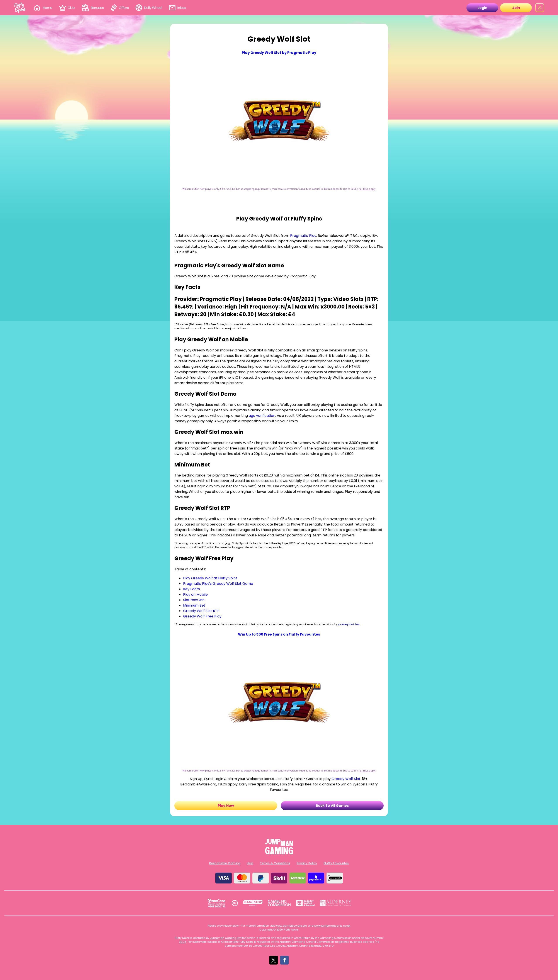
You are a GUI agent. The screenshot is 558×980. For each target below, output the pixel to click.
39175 (182, 942)
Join (516, 7)
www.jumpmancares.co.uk (332, 925)
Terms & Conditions (275, 863)
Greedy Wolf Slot (346, 778)
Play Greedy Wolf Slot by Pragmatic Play (279, 52)
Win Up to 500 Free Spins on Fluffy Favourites (279, 634)
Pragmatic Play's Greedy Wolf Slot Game (218, 583)
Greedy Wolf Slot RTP (201, 610)
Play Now (279, 206)
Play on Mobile (195, 594)
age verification (262, 415)
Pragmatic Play (303, 235)
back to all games (332, 805)
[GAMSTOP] (253, 903)
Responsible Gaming (224, 863)
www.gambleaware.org (291, 925)
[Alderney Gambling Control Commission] (336, 903)
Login (482, 7)
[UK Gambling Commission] (279, 903)
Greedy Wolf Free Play (202, 616)
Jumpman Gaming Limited (228, 938)
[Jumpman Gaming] (279, 853)
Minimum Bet (194, 605)
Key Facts (191, 589)
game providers (349, 624)
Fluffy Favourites (336, 863)
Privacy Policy (307, 863)
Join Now (279, 196)
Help (250, 863)
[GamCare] (216, 903)
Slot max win (193, 599)
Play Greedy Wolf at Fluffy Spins (210, 578)
